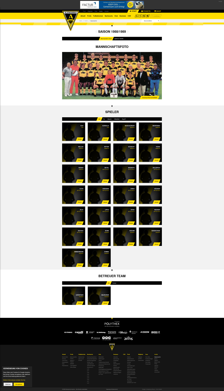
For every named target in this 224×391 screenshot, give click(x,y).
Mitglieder (90, 11)
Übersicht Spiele (91, 365)
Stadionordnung (131, 371)
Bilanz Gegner (156, 359)
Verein (100, 360)
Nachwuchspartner (91, 360)
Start (80, 21)
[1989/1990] (128, 31)
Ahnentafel (157, 372)
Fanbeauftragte (149, 358)
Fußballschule (98, 16)
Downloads (141, 360)
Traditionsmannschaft (104, 362)
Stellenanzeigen (117, 372)
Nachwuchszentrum (92, 357)
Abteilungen (101, 358)
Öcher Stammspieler (116, 363)
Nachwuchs (109, 16)
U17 (88, 371)
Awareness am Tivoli (103, 371)
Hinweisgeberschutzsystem (105, 369)
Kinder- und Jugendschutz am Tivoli (105, 373)
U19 (88, 369)
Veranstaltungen (131, 365)
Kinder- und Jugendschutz (90, 363)
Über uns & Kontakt (81, 359)
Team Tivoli (130, 367)
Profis (89, 16)
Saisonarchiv (157, 357)
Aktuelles (115, 357)
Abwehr (110, 119)
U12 (88, 379)
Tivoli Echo (64, 360)
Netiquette (101, 367)
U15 (88, 374)
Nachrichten (65, 357)
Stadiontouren (130, 358)
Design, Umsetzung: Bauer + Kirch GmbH (152, 389)
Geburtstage (73, 367)
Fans (96, 11)
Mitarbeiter (101, 357)
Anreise (129, 362)
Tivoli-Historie (156, 369)
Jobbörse (115, 374)
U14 (88, 376)
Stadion (129, 357)
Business (123, 16)
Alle (99, 119)
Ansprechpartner (117, 370)
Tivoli (84, 11)
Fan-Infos (147, 357)
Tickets (128, 364)
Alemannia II (90, 367)
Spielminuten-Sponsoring (116, 368)
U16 (88, 372)
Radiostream (65, 365)
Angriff (124, 119)
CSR (129, 16)
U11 (88, 381)
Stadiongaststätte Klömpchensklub (131, 373)
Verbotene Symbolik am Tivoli (131, 381)
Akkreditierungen (131, 369)
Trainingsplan (73, 365)
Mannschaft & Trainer (73, 357)
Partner (115, 365)
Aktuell (82, 16)
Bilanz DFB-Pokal (157, 362)
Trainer (114, 283)
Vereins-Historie (156, 366)
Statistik (72, 363)
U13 (88, 378)
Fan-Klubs (147, 362)
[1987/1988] (96, 31)
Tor (104, 119)
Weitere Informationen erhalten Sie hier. (14, 380)
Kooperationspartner (92, 358)
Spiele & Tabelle (118, 38)
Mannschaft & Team (106, 38)
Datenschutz (81, 357)
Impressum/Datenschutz (104, 364)
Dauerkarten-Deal (65, 363)
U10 (88, 383)
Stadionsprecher (131, 360)
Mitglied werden (140, 357)
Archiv (101, 11)
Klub (116, 16)
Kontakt (107, 11)
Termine (64, 358)
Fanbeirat (147, 360)
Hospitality (115, 360)
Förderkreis (101, 365)
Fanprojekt (147, 364)
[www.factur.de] (112, 5)
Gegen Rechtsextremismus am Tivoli (131, 377)
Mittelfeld (116, 119)
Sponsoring (116, 358)
